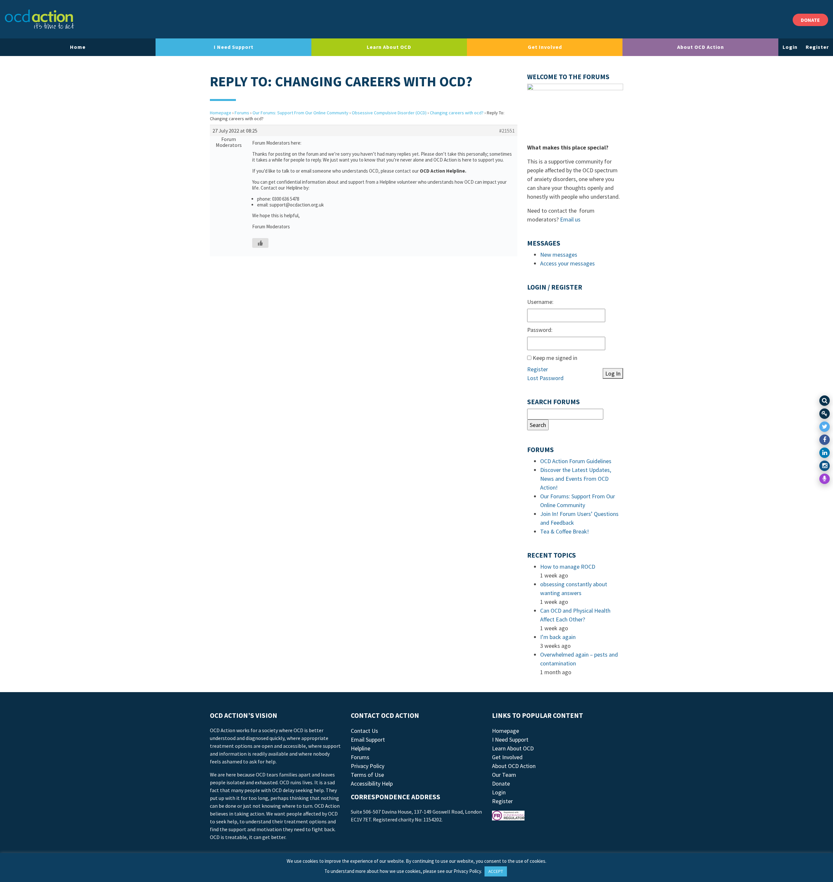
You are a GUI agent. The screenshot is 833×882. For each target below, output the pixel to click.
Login (790, 47)
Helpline (360, 748)
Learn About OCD (389, 47)
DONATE (810, 20)
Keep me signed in (555, 358)
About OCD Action (700, 47)
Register (817, 47)
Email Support (368, 739)
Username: (540, 302)
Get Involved (545, 47)
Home (78, 47)
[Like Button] (260, 243)
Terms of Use (367, 774)
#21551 (507, 131)
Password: (540, 330)
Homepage (220, 113)
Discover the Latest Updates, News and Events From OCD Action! (575, 478)
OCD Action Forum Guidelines (575, 461)
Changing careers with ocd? (457, 113)
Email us (570, 219)
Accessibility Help (372, 783)
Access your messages (567, 263)
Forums (242, 113)
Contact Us (364, 730)
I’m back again (558, 637)
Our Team (504, 774)
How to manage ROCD (567, 566)
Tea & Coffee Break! (564, 531)
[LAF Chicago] (39, 19)
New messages (558, 254)
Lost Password (545, 378)
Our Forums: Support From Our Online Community (300, 113)
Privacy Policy (367, 766)
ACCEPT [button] (495, 871)
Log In (613, 373)
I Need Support (233, 47)
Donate (501, 783)
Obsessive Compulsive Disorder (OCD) (389, 113)
